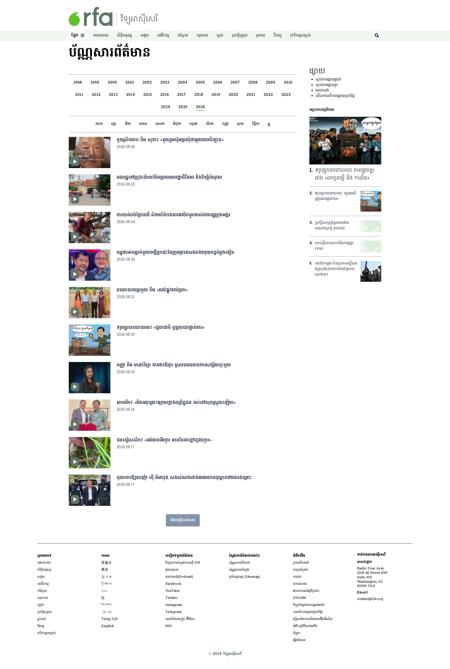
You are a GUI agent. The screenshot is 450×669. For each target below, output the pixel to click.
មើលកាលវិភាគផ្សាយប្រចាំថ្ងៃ (335, 96)
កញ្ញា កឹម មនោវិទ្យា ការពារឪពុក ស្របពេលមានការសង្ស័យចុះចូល (174, 365)
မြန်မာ (106, 576)
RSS (168, 626)
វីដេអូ (278, 35)
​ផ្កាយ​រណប (172, 569)
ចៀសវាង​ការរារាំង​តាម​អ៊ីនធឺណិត (313, 619)
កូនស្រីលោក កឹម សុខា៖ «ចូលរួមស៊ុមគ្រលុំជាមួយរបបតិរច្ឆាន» (170, 140)
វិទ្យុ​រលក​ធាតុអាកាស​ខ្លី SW (182, 562)
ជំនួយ (296, 633)
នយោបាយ (100, 35)
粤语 (104, 569)
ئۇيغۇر (106, 612)
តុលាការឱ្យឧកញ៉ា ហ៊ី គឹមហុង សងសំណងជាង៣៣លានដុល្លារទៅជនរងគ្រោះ (184, 477)
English (107, 626)
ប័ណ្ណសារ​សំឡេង (239, 569)
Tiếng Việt (109, 619)
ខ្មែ (102, 598)
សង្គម (145, 35)
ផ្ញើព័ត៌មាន (299, 640)
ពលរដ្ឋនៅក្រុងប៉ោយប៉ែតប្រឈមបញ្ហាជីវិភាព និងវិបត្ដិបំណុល (169, 177)
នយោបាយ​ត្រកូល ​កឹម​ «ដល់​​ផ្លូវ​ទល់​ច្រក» (152, 290)
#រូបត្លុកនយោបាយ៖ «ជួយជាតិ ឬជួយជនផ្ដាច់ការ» (160, 327)
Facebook (173, 583)
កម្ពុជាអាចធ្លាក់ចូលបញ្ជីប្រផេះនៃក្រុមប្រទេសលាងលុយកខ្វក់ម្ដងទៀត (175, 252)
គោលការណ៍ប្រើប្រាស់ (306, 590)
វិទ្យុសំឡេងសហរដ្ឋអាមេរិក (309, 605)
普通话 (106, 562)
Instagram (173, 605)
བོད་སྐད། (106, 605)
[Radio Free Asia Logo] (113, 16)
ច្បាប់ (220, 35)
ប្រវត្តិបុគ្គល (239, 35)
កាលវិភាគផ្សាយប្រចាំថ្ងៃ (308, 612)
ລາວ (104, 590)
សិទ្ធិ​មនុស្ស (124, 35)
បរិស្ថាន (183, 35)
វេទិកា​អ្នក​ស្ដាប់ (300, 35)
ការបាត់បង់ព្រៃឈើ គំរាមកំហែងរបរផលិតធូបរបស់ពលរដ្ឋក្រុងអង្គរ (173, 215)
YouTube (172, 590)
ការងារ (297, 576)
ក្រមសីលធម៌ (301, 562)
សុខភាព (202, 35)
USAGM (299, 598)
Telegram (173, 612)
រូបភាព (260, 35)
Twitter (171, 598)
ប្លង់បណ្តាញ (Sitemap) (244, 576)
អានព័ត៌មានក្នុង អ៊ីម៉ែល (180, 619)
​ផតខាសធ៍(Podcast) (179, 576)
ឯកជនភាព (300, 583)
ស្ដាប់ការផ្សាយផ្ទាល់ (328, 79)
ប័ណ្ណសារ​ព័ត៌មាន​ (239, 562)
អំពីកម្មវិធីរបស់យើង (305, 626)
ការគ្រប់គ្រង (300, 569)
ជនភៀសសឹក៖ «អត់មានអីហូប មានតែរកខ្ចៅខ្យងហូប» (164, 440)
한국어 (106, 583)
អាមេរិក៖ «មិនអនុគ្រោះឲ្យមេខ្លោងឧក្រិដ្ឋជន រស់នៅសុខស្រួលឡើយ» (176, 402)
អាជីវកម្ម (163, 35)
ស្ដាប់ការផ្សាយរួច (327, 85)
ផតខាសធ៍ (322, 90)
